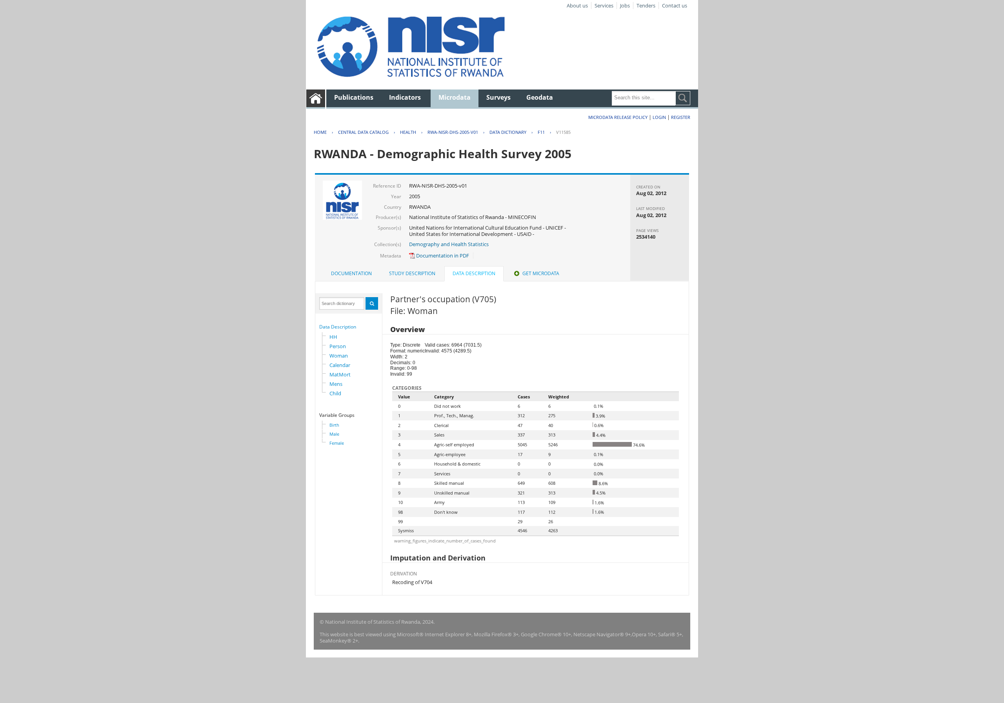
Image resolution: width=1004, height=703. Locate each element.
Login (659, 117)
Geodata (539, 97)
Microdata (454, 97)
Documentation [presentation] (351, 273)
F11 (541, 132)
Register (680, 117)
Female (336, 443)
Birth (334, 425)
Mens (335, 383)
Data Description (337, 326)
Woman (338, 355)
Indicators (405, 97)
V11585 (563, 132)
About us (577, 5)
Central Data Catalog (363, 132)
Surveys (498, 97)
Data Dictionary (507, 132)
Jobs (625, 5)
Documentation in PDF (442, 255)
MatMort (340, 374)
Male (334, 434)
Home (320, 132)
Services (604, 5)
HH (333, 336)
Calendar (339, 365)
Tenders (646, 5)
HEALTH (408, 132)
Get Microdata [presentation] (540, 273)
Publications (353, 97)
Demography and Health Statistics (449, 244)
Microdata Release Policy (618, 117)
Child (335, 393)
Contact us (674, 5)
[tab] (351, 273)
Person (337, 346)
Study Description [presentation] (412, 273)
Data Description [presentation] (474, 273)
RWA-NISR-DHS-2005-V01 (452, 132)
